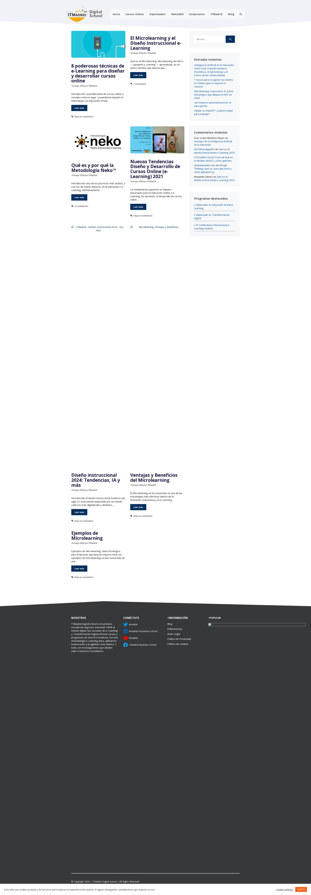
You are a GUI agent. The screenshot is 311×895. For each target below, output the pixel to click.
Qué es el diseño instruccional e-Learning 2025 (214, 151)
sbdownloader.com (204, 165)
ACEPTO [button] (301, 889)
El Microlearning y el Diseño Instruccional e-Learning (155, 43)
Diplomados (158, 14)
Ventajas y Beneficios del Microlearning (154, 477)
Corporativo (197, 14)
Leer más (79, 108)
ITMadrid (216, 14)
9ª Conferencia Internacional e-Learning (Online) (212, 226)
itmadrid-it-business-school (143, 631)
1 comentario (139, 83)
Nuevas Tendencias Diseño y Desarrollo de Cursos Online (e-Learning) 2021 (155, 168)
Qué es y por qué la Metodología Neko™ (93, 167)
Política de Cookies (177, 643)
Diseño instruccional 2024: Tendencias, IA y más (95, 480)
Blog (231, 14)
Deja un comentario (84, 116)
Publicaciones (174, 628)
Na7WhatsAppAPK (204, 149)
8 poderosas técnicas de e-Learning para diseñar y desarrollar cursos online (98, 73)
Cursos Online (134, 14)
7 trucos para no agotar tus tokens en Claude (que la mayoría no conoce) (213, 83)
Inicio (116, 14)
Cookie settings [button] (284, 889)
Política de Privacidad (179, 638)
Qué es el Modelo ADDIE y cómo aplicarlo (213, 159)
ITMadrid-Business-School (142, 644)
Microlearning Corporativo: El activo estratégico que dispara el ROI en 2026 (213, 95)
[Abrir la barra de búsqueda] (241, 14)
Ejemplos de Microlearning (87, 535)
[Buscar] (230, 39)
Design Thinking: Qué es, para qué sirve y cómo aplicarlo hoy (213, 169)
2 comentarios (81, 206)
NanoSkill (177, 14)
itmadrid (133, 624)
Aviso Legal (173, 633)
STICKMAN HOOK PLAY (207, 157)
